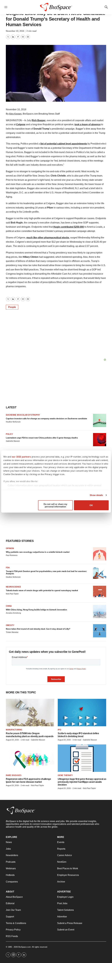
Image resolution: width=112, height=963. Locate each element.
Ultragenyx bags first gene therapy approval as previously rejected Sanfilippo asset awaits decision (82, 782)
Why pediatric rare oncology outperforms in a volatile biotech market (37, 552)
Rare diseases (13, 775)
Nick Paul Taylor (12, 594)
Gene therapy (65, 775)
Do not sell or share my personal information (55, 505)
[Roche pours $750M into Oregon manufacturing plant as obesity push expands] (30, 712)
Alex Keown (15, 114)
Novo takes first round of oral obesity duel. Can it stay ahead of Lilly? (38, 629)
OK (91, 505)
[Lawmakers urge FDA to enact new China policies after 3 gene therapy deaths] (99, 439)
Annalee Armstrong (13, 613)
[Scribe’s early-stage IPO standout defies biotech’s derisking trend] (82, 712)
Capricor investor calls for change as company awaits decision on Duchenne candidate (46, 418)
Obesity (10, 625)
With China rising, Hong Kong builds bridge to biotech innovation (36, 609)
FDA (8, 568)
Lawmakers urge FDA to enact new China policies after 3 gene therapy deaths (42, 438)
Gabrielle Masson (13, 441)
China (9, 606)
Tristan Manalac (12, 632)
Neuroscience (13, 587)
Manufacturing (14, 730)
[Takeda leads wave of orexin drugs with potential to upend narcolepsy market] (99, 592)
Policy (9, 434)
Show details (96, 495)
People (12, 307)
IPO (59, 730)
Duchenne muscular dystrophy (23, 415)
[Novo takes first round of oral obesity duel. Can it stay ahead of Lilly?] (99, 630)
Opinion (10, 548)
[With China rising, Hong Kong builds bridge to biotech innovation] (99, 611)
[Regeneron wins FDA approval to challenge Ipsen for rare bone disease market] (30, 758)
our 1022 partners (21, 456)
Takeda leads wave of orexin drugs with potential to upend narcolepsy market (42, 590)
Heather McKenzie (13, 422)
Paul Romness (12, 555)
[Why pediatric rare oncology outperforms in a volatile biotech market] (99, 553)
